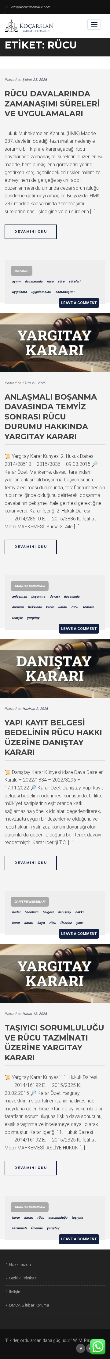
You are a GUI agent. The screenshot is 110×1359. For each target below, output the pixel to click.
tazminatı (19, 1228)
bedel (16, 912)
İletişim (15, 1291)
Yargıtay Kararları (29, 586)
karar (50, 607)
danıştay (64, 912)
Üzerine (66, 923)
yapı (79, 923)
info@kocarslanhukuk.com (30, 7)
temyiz (17, 618)
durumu (18, 607)
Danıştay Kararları (29, 901)
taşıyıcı (77, 1218)
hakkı (79, 912)
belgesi (47, 912)
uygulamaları (41, 292)
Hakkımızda (20, 1264)
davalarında (33, 281)
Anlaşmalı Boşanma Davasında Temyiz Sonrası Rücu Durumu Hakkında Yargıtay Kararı (51, 416)
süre (61, 281)
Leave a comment (79, 303)
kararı (62, 607)
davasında (71, 597)
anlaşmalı (19, 597)
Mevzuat (21, 270)
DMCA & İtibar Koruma (29, 1305)
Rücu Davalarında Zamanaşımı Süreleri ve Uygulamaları (52, 103)
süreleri (74, 281)
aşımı (16, 281)
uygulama (19, 292)
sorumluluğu (57, 1218)
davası (55, 597)
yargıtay (33, 618)
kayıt (41, 923)
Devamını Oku (30, 232)
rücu (50, 281)
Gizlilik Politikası (23, 1278)
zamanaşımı (64, 292)
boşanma (38, 597)
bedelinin (31, 912)
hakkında (35, 607)
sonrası (88, 607)
